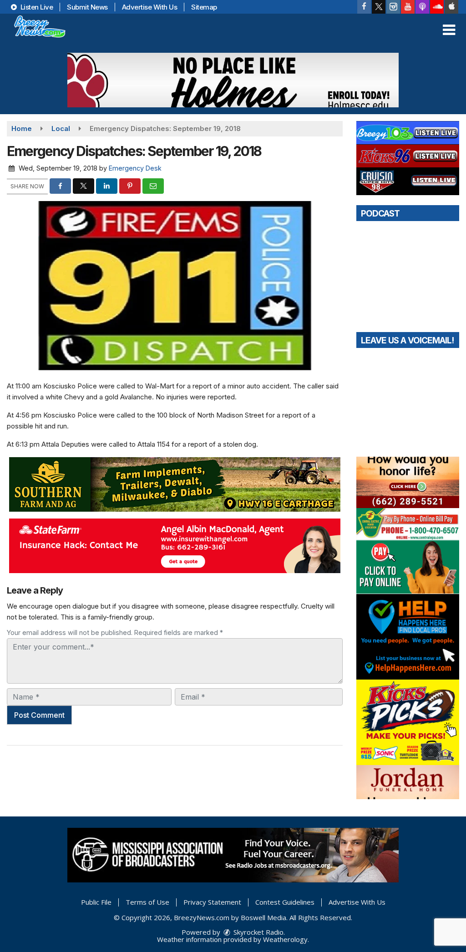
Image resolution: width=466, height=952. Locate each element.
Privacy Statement (212, 902)
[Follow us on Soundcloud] (437, 7)
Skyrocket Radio (258, 932)
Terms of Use (147, 902)
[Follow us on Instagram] (393, 7)
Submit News (87, 7)
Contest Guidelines (284, 902)
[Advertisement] (233, 80)
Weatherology (285, 939)
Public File (96, 902)
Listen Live (36, 7)
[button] (449, 30)
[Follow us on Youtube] (408, 7)
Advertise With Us (149, 7)
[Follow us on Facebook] (364, 7)
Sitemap (204, 7)
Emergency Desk (135, 168)
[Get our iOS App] (451, 7)
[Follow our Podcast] (422, 7)
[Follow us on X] (378, 7)
